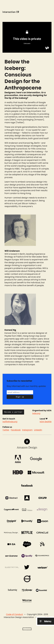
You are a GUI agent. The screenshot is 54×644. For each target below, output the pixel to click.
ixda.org (36, 413)
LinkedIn (38, 430)
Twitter (6, 430)
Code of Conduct (14, 614)
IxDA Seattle (45, 422)
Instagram (27, 430)
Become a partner (13, 412)
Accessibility (44, 617)
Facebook (16, 430)
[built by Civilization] (27, 630)
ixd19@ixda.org (10, 422)
